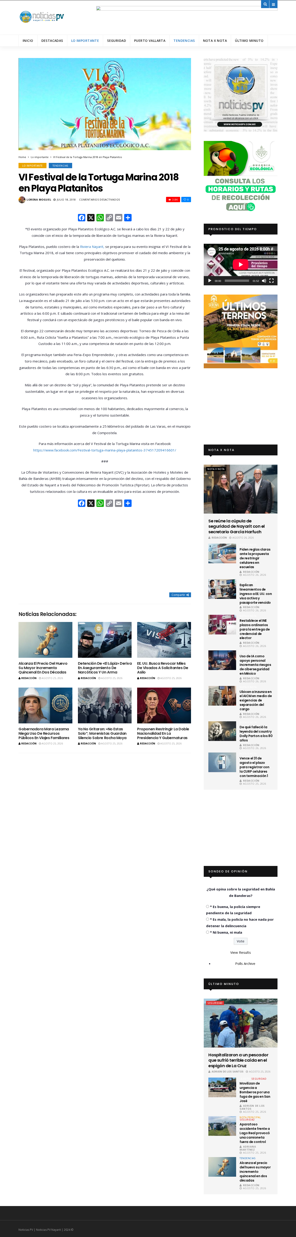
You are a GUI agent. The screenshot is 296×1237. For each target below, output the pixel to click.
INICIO (28, 40)
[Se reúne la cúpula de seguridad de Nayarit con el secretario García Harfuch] (241, 489)
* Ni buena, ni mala (226, 932)
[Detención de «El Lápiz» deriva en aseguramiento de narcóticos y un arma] (105, 640)
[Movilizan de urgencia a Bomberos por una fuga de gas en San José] (222, 1087)
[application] (241, 264)
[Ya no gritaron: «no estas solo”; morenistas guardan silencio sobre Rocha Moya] (105, 705)
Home (22, 157)
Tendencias (184, 40)
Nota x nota (215, 40)
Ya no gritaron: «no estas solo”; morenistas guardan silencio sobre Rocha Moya (102, 733)
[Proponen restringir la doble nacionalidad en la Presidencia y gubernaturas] (164, 705)
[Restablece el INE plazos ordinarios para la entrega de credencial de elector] (222, 624)
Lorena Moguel (39, 199)
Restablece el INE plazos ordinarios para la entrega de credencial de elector (255, 629)
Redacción (29, 678)
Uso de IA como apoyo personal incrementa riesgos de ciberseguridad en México (255, 665)
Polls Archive (245, 963)
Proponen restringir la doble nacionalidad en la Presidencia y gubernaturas (163, 733)
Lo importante (85, 40)
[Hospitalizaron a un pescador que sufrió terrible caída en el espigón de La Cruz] (241, 1023)
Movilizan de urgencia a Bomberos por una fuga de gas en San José (255, 1092)
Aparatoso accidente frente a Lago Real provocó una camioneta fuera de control (255, 1133)
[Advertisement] (104, 550)
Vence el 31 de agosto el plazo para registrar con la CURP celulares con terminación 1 (254, 767)
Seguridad (116, 40)
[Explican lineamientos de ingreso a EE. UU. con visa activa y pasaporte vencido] (222, 589)
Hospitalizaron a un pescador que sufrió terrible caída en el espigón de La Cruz (238, 1060)
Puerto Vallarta (149, 40)
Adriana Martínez (248, 1148)
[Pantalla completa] (271, 280)
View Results (240, 952)
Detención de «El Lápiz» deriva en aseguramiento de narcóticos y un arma (105, 668)
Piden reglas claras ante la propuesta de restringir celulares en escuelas (255, 558)
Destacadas (52, 40)
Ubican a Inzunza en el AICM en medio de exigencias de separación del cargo (256, 700)
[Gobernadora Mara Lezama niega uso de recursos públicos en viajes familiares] (45, 705)
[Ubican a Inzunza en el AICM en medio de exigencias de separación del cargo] (222, 696)
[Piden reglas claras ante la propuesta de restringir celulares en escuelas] (222, 553)
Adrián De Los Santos (228, 1071)
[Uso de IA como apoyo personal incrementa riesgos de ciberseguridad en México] (222, 660)
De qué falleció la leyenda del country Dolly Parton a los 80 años (256, 734)
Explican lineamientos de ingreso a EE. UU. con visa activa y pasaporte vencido (256, 594)
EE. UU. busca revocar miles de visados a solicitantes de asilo (162, 668)
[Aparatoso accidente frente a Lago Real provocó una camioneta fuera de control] (222, 1126)
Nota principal (250, 1117)
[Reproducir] (209, 280)
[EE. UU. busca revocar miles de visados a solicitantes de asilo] (164, 640)
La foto (245, 1079)
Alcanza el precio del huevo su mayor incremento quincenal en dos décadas (42, 668)
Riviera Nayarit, (92, 246)
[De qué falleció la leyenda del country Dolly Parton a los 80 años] (222, 731)
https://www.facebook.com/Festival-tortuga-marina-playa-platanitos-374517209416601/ (104, 450)
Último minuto (249, 40)
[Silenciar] (264, 280)
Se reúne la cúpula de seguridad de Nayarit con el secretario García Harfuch (236, 526)
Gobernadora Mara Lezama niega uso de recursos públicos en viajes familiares (43, 733)
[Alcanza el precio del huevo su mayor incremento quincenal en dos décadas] (45, 640)
